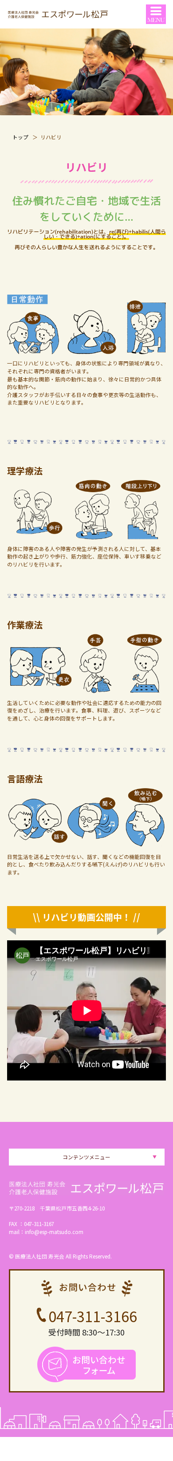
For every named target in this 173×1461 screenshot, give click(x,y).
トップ (20, 137)
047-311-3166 (92, 1316)
